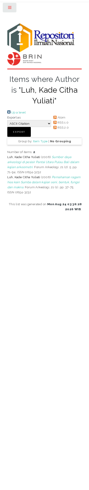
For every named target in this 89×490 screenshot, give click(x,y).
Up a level (18, 112)
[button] (19, 132)
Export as (14, 117)
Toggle (10, 8)
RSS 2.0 (63, 127)
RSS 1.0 (62, 122)
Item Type (40, 141)
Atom (61, 117)
